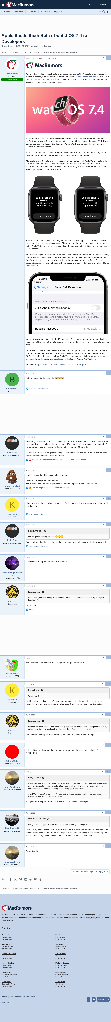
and (50, 488)
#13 (108, 771)
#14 (108, 812)
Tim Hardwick (61, 954)
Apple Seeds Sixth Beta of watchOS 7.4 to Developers (61, 364)
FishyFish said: (34, 778)
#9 (109, 658)
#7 (109, 557)
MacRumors (9, 46)
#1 (109, 58)
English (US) (103, 999)
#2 (109, 373)
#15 (108, 846)
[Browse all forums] (100, 11)
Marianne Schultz (62, 963)
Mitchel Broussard (9, 954)
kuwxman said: (34, 592)
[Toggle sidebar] (108, 11)
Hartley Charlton (8, 963)
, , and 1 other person (59, 460)
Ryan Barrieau (61, 972)
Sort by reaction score (42, 46)
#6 (109, 524)
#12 (108, 745)
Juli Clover (6, 944)
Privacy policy (7, 997)
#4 (109, 470)
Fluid (3, 1002)
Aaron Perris (60, 982)
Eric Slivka (59, 935)
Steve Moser (6, 982)
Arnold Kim (6, 935)
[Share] (103, 58)
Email (4, 939)
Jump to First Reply (46, 58)
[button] (3, 4)
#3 (109, 437)
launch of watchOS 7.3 (52, 79)
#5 (109, 498)
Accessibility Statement (25, 997)
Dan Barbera (6, 972)
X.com (9, 939)
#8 (109, 586)
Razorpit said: (34, 690)
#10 (108, 684)
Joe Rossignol (61, 944)
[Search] (104, 11)
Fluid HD (9, 1002)
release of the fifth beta (86, 77)
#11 (108, 715)
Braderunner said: (35, 531)
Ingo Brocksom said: (37, 819)
